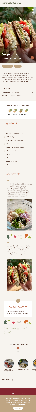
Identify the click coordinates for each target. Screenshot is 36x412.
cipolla (7, 332)
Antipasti (18, 66)
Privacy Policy (11, 394)
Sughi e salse (7, 66)
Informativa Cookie (23, 394)
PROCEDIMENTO (11, 92)
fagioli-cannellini (11, 328)
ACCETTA (18, 408)
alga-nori (22, 328)
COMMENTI (7, 380)
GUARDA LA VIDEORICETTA (11, 96)
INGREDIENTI (6, 88)
